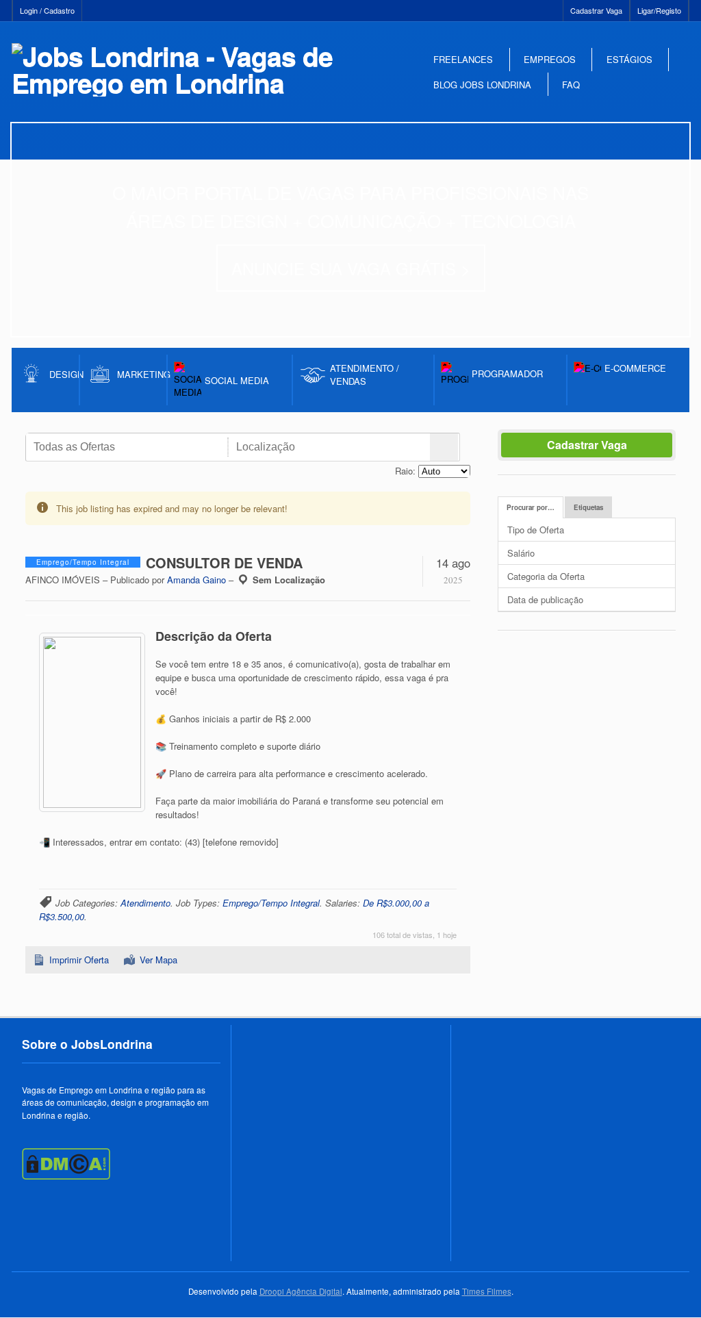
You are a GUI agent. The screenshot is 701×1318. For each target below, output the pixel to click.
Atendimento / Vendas (364, 375)
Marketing (141, 374)
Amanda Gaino (196, 579)
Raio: (405, 470)
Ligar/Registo (659, 10)
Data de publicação (545, 599)
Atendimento (145, 902)
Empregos (550, 59)
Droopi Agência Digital (300, 1291)
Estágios (629, 59)
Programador (507, 373)
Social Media (237, 380)
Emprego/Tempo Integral (271, 902)
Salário (521, 552)
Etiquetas (588, 507)
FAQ (571, 84)
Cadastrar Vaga (596, 10)
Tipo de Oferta (535, 529)
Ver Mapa (158, 959)
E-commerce (635, 368)
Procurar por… (531, 507)
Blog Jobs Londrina (482, 84)
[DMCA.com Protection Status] (66, 1176)
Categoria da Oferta (546, 576)
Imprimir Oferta (79, 959)
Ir (444, 447)
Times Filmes (486, 1291)
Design (64, 374)
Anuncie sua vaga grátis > (350, 268)
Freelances (463, 59)
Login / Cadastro (47, 10)
